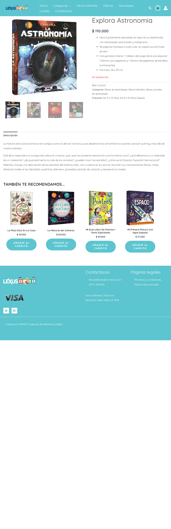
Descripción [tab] (10, 135)
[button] (69, 5)
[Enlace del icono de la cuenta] (165, 8)
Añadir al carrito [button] (21, 244)
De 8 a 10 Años (128, 97)
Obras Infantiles (136, 89)
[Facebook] (14, 310)
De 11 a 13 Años (111, 97)
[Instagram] (6, 310)
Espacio (141, 97)
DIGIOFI (23, 324)
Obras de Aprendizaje (116, 89)
